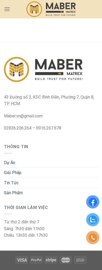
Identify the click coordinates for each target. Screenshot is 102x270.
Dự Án (9, 162)
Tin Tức (11, 182)
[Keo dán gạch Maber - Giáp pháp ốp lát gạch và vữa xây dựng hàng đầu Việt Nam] (51, 9)
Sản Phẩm (13, 192)
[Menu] (7, 9)
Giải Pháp (12, 172)
